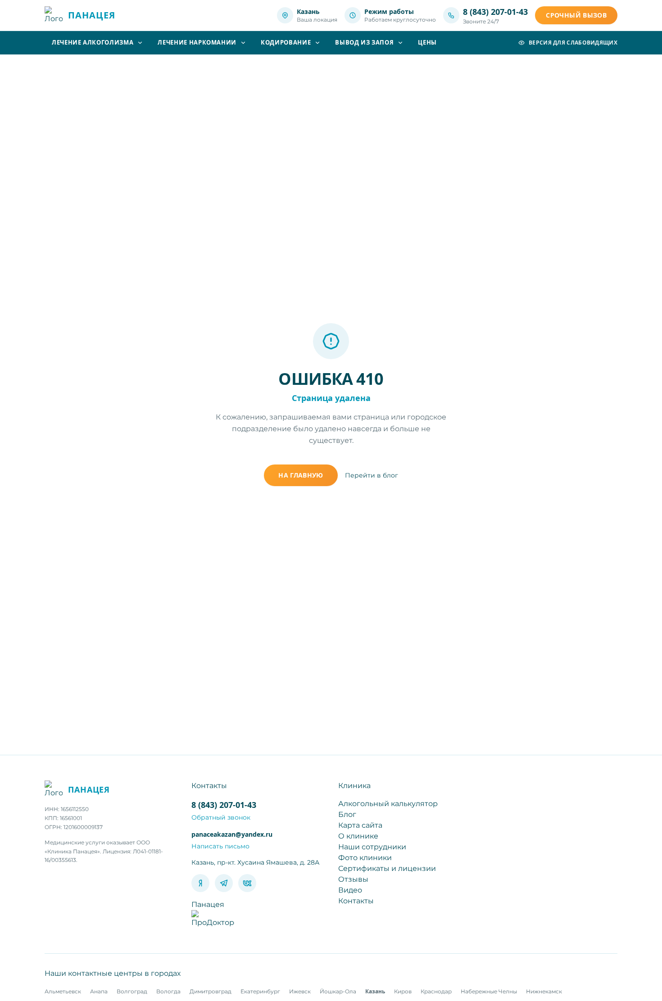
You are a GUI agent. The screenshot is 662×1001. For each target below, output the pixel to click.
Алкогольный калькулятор (388, 803)
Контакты (356, 901)
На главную (300, 475)
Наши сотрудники (372, 847)
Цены (427, 42)
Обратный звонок (220, 817)
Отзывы (353, 879)
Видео (350, 890)
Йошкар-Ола (338, 991)
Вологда (168, 991)
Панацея (207, 904)
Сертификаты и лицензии (387, 868)
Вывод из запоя (364, 42)
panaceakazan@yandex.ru (231, 834)
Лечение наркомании (197, 42)
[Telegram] (224, 883)
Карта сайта (360, 825)
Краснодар (436, 991)
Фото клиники (365, 857)
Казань (375, 991)
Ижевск (300, 991)
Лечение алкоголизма (92, 42)
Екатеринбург (260, 991)
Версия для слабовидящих (573, 42)
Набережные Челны (489, 991)
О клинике (358, 836)
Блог (347, 814)
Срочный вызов (576, 15)
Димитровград (210, 991)
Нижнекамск (544, 991)
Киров (403, 991)
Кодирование (286, 42)
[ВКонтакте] (247, 883)
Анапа (99, 991)
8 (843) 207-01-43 (495, 11)
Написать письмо (220, 846)
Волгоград (132, 991)
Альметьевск (63, 991)
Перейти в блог (371, 475)
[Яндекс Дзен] (200, 883)
